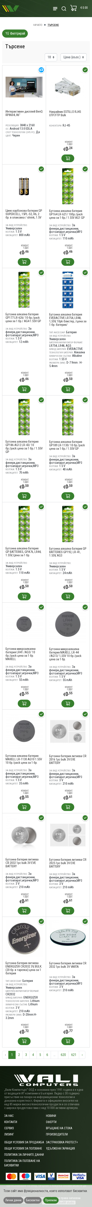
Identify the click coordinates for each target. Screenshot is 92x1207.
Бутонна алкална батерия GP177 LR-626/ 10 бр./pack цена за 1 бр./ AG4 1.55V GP (23, 317)
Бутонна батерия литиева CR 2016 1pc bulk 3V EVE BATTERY (67, 759)
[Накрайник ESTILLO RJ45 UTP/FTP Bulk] (67, 87)
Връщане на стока (59, 1128)
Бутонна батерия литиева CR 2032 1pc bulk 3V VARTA (67, 965)
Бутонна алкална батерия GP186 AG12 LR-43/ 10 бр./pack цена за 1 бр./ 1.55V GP (24, 447)
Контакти (10, 1122)
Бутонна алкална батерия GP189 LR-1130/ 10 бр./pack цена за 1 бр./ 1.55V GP (67, 445)
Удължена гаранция (60, 1148)
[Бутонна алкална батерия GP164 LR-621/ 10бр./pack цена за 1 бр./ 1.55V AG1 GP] (67, 186)
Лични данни (13, 1200)
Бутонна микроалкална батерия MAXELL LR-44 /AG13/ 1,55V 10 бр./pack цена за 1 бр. (65, 654)
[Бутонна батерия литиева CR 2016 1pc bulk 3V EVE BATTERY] (67, 731)
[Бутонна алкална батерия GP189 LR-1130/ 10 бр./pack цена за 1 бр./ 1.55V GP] (67, 417)
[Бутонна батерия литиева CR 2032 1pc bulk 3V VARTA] (67, 938)
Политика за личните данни (24, 1154)
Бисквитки (33, 1200)
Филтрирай (17, 33)
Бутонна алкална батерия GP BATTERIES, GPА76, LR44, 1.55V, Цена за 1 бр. (23, 551)
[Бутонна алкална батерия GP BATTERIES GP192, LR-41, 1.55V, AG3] (67, 524)
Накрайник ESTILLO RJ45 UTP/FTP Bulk (65, 113)
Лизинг (9, 1134)
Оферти (51, 1122)
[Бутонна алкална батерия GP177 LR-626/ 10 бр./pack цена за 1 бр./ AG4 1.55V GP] (24, 290)
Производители (57, 1134)
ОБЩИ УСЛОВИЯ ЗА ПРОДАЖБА (24, 1142)
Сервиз (9, 1128)
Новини (51, 1115)
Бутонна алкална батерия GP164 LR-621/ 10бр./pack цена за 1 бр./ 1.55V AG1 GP (67, 214)
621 (73, 1055)
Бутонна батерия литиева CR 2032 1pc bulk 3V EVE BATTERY (22, 863)
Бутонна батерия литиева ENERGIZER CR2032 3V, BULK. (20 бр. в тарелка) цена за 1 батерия (24, 968)
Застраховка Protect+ (62, 1142)
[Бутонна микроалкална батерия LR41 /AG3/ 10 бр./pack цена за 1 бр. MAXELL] (24, 624)
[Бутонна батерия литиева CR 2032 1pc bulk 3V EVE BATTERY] (24, 835)
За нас (9, 1115)
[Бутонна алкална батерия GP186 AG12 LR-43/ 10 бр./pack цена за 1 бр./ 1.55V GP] (24, 417)
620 (63, 1055)
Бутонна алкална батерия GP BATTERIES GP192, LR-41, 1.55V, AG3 (67, 552)
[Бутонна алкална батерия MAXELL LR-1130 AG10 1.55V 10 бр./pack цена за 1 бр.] (24, 731)
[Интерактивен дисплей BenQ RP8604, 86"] (24, 87)
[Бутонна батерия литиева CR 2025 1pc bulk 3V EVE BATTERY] (67, 835)
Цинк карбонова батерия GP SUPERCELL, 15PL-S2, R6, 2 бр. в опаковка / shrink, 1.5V (24, 214)
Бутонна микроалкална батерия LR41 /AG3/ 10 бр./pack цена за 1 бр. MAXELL (21, 654)
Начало (37, 24)
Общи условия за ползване (23, 1148)
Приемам (51, 1200)
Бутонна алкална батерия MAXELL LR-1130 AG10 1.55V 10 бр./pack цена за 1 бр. (24, 759)
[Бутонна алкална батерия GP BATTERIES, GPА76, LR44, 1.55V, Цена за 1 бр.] (24, 524)
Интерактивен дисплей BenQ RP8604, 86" (24, 113)
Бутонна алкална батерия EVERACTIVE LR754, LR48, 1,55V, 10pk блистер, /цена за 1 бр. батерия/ (67, 320)
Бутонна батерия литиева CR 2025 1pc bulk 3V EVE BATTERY (67, 863)
